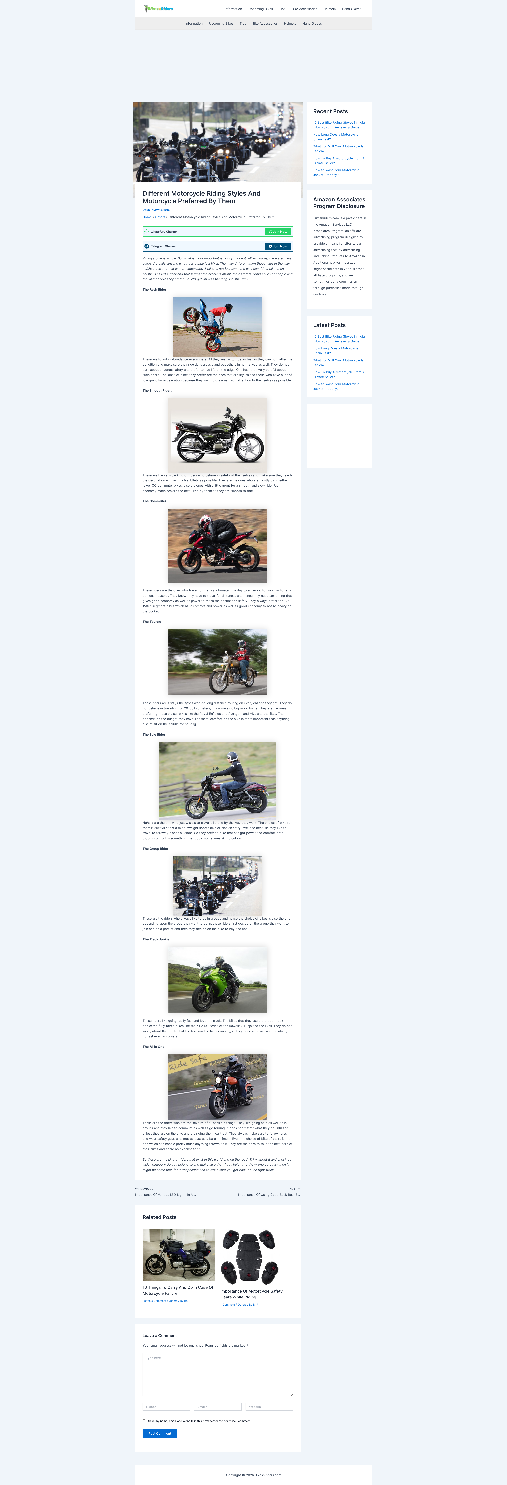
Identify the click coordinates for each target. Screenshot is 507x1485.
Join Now (280, 231)
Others (173, 1300)
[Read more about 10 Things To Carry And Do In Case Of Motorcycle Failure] (179, 1255)
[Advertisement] (253, 59)
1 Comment (227, 1304)
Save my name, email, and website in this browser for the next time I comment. (199, 1421)
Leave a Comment (154, 1300)
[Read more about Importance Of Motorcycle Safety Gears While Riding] (250, 1257)
